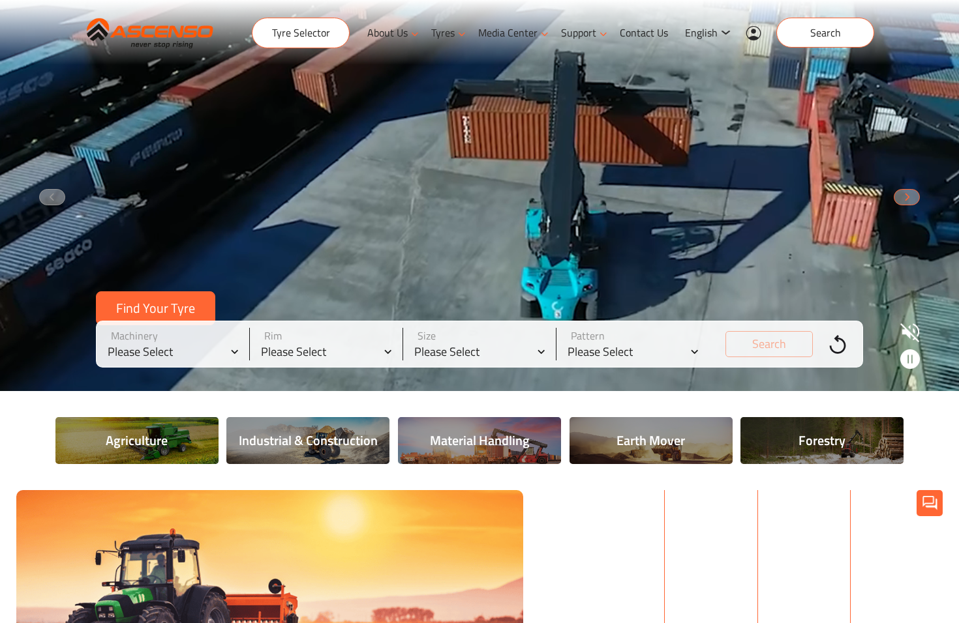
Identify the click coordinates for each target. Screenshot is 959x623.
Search (825, 32)
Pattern (588, 335)
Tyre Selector (301, 32)
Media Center (508, 32)
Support (578, 32)
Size (427, 335)
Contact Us (644, 32)
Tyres (443, 32)
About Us (387, 32)
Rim (273, 335)
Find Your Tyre (155, 308)
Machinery (134, 335)
